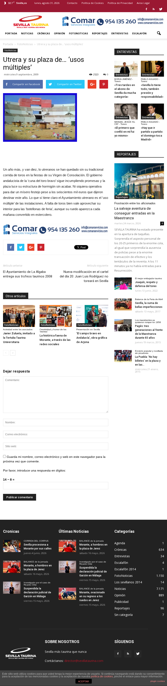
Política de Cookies (93, 3)
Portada (11, 33)
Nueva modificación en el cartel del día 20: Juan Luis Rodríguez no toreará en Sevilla (84, 276)
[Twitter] (160, 9)
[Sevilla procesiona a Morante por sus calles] (11, 546)
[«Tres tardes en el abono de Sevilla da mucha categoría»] (126, 69)
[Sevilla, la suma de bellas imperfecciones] (123, 304)
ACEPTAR (83, 681)
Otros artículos (16, 296)
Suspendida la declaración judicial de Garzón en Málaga (37, 592)
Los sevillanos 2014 (128, 582)
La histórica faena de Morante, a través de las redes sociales (55, 340)
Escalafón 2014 (125, 569)
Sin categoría (123, 615)
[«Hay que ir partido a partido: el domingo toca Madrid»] (152, 111)
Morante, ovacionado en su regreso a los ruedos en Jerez (92, 596)
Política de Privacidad (120, 3)
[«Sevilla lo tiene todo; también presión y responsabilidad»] (152, 69)
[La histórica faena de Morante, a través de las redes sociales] (56, 316)
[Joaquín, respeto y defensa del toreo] (123, 283)
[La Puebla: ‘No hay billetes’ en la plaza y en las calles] (123, 356)
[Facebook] (146, 9)
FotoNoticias (78, 33)
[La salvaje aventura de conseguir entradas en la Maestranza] (139, 181)
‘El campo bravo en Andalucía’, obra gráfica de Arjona (91, 338)
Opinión (59, 33)
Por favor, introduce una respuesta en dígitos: (34, 470)
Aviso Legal (143, 3)
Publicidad (121, 602)
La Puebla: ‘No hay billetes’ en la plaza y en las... (147, 360)
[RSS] (153, 9)
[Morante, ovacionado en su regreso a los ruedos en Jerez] (67, 594)
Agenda (119, 543)
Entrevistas (119, 33)
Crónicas (43, 33)
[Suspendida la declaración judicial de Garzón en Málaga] (11, 588)
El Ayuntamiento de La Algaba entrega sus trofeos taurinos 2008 (27, 274)
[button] (159, 33)
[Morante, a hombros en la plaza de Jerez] (11, 567)
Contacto (72, 3)
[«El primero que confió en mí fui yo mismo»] (126, 111)
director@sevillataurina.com (83, 661)
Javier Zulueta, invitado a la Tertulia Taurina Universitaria (19, 338)
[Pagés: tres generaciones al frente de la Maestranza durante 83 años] (123, 325)
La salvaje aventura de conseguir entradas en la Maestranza (134, 213)
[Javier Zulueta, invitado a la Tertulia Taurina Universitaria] (19, 316)
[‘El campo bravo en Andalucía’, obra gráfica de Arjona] (92, 316)
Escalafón (139, 33)
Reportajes (99, 33)
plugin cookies (157, 681)
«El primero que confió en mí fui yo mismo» (124, 131)
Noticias (27, 33)
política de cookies (102, 676)
